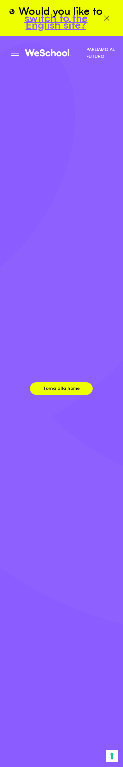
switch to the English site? (56, 21)
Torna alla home (61, 388)
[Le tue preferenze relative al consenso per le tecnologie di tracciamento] (112, 756)
